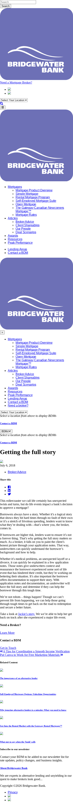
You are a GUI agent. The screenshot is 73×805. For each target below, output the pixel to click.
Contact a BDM (18, 252)
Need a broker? (18, 405)
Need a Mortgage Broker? (16, 82)
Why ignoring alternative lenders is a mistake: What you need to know (33, 710)
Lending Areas (17, 249)
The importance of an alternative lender (19, 678)
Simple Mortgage (27, 193)
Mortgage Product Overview (34, 190)
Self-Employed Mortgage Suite (36, 200)
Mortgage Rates (26, 214)
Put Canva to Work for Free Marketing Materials (30, 654)
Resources (15, 239)
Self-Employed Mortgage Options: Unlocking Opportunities (28, 694)
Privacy (13, 792)
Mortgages (15, 186)
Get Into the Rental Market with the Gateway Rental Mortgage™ (31, 726)
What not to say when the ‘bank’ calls (17, 742)
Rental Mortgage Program (33, 197)
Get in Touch (8, 648)
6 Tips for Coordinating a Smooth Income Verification (36, 651)
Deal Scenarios (26, 232)
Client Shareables (28, 225)
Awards (13, 235)
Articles (13, 218)
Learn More (7, 632)
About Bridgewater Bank (13, 768)
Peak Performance (20, 242)
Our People (23, 228)
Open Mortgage (26, 204)
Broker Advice (25, 221)
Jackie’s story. (26, 614)
